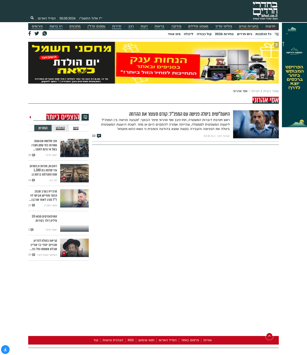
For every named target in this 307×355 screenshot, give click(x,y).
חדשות (270, 26)
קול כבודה (204, 34)
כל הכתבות (263, 34)
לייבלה (188, 34)
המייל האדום (47, 18)
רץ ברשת (55, 26)
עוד (95, 340)
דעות (144, 26)
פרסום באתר (190, 340)
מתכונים (74, 26)
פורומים (37, 26)
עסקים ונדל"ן (96, 26)
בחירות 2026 (224, 34)
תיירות (116, 26)
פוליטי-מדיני (223, 26)
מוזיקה (176, 26)
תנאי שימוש (146, 340)
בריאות (159, 26)
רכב (131, 26)
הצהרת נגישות (113, 340)
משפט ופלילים (198, 26)
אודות (207, 340)
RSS (131, 340)
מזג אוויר (174, 34)
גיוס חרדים (244, 34)
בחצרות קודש (249, 26)
